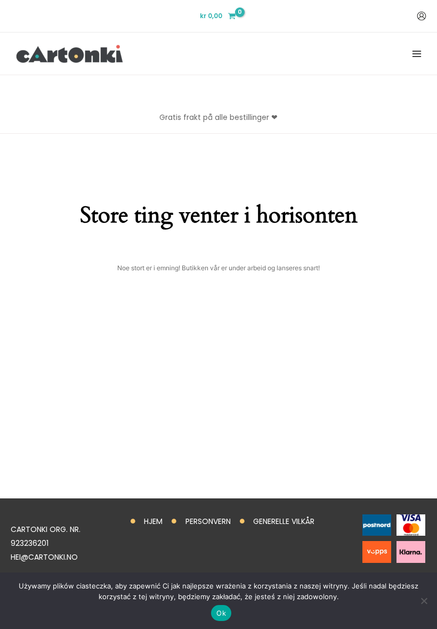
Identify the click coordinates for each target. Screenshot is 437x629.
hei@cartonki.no (44, 557)
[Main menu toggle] (416, 53)
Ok (221, 613)
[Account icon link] (421, 16)
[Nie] (423, 600)
